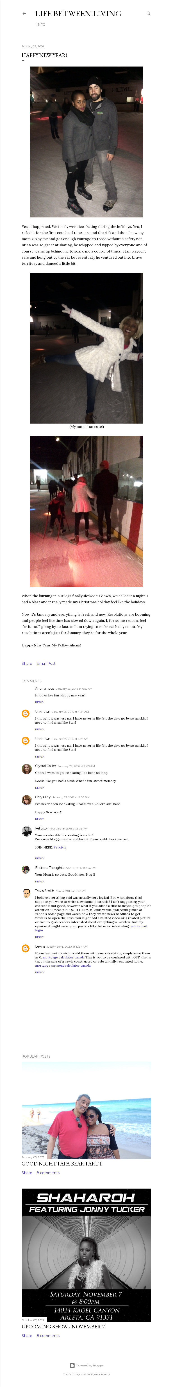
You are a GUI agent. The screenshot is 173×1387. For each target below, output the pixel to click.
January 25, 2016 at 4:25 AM (70, 739)
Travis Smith (44, 891)
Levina (40, 946)
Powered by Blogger (90, 1365)
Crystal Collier (45, 766)
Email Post (46, 663)
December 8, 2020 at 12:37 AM (67, 946)
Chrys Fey (43, 797)
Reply (39, 702)
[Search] (148, 12)
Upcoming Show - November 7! (64, 1326)
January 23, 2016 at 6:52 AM (74, 688)
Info (41, 25)
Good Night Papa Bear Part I (62, 1163)
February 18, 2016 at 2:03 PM (68, 828)
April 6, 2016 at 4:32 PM (81, 868)
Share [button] (27, 663)
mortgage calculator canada (63, 957)
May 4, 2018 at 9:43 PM (71, 891)
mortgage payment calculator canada (63, 965)
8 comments (48, 1173)
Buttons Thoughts (49, 868)
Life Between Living (78, 13)
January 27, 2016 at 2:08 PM (70, 797)
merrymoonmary (98, 1374)
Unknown (42, 712)
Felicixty (41, 828)
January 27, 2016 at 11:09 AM (76, 766)
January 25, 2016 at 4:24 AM (70, 711)
